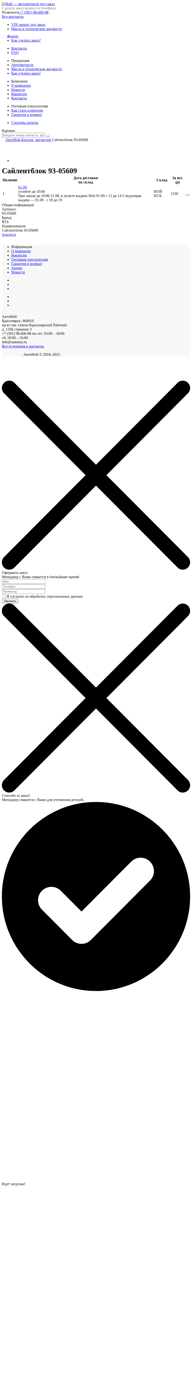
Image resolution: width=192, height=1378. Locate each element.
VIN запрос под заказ (28, 25)
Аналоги (9, 235)
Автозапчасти (22, 65)
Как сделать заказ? (26, 40)
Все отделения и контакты (23, 346)
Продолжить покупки (18, 378)
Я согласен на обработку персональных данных (45, 596)
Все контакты (13, 17)
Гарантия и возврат (26, 115)
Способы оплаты (24, 123)
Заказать (10, 601)
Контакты (19, 48)
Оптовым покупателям (29, 259)
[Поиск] (48, 136)
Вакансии (19, 94)
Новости (18, 90)
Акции (14, 36)
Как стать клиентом (27, 110)
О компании (21, 85)
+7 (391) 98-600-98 (33, 12)
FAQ (15, 53)
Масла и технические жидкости (36, 29)
